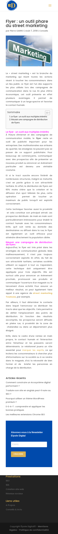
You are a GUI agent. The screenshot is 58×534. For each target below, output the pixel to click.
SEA (7, 484)
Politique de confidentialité (34, 530)
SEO (8, 480)
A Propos (10, 505)
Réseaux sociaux (14, 493)
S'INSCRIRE (18, 454)
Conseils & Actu (14, 509)
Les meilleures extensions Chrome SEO (25, 414)
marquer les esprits (33, 350)
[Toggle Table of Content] (46, 112)
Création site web (15, 489)
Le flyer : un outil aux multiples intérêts (29, 116)
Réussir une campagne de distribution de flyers (29, 121)
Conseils (43, 30)
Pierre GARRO (17, 30)
